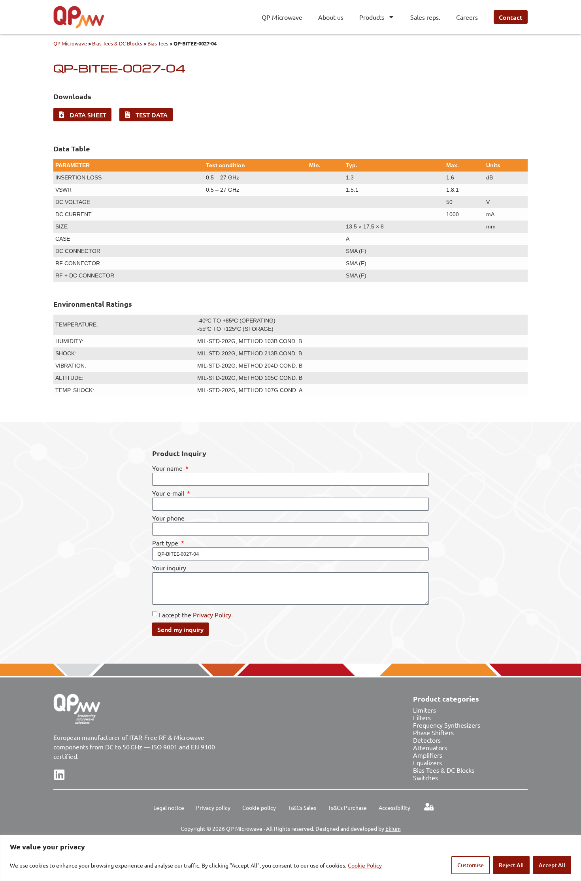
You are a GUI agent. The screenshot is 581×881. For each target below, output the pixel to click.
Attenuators (430, 747)
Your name (168, 468)
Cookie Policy (365, 865)
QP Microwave (282, 17)
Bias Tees (157, 43)
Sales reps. (425, 17)
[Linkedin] (59, 775)
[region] (290, 858)
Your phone (168, 518)
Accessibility (394, 807)
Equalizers (427, 762)
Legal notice (168, 807)
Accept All (552, 865)
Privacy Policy (212, 615)
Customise (470, 865)
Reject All (511, 865)
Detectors (427, 740)
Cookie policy (259, 807)
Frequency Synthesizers (446, 725)
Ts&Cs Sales (302, 807)
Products (371, 17)
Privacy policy (213, 807)
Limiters (424, 710)
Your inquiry (169, 568)
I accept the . (196, 615)
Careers (467, 17)
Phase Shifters (433, 732)
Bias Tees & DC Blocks (117, 43)
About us (330, 17)
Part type (166, 543)
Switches (425, 777)
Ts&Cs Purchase (347, 807)
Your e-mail (169, 493)
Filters (422, 717)
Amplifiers (427, 755)
